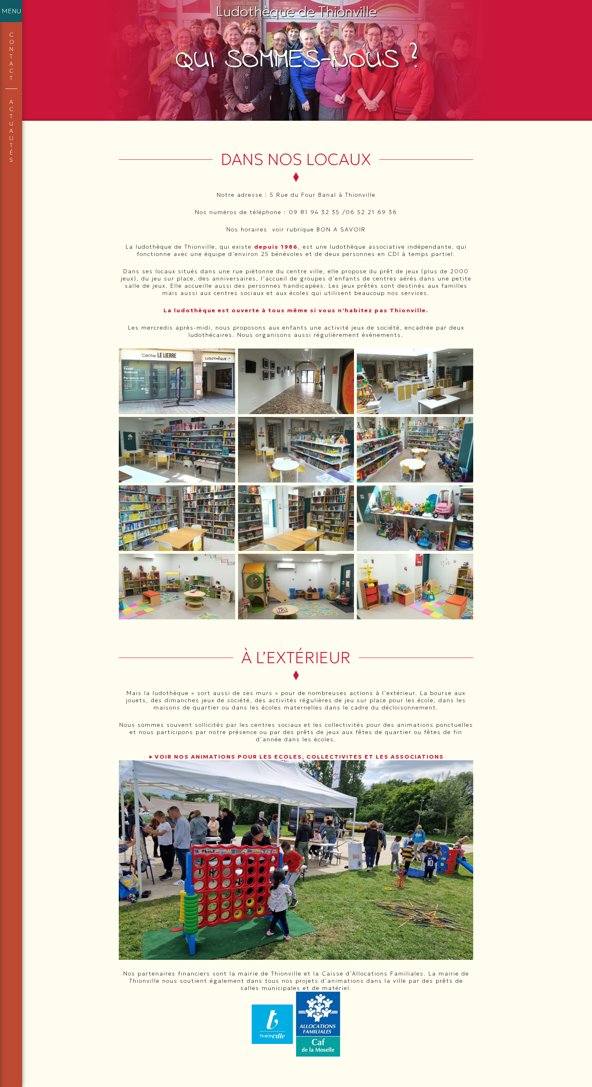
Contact (11, 56)
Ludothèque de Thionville (296, 11)
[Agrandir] (225, 359)
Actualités (11, 130)
